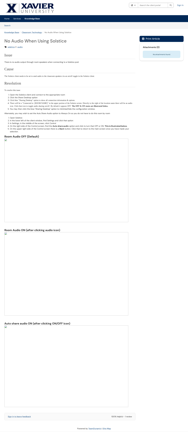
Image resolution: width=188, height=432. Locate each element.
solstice (11, 47)
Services (17, 18)
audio (20, 47)
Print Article (152, 38)
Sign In (180, 5)
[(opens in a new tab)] (37, 8)
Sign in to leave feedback (19, 416)
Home (6, 18)
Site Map (107, 428)
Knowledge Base (32, 18)
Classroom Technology (32, 32)
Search (8, 25)
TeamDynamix (94, 428)
